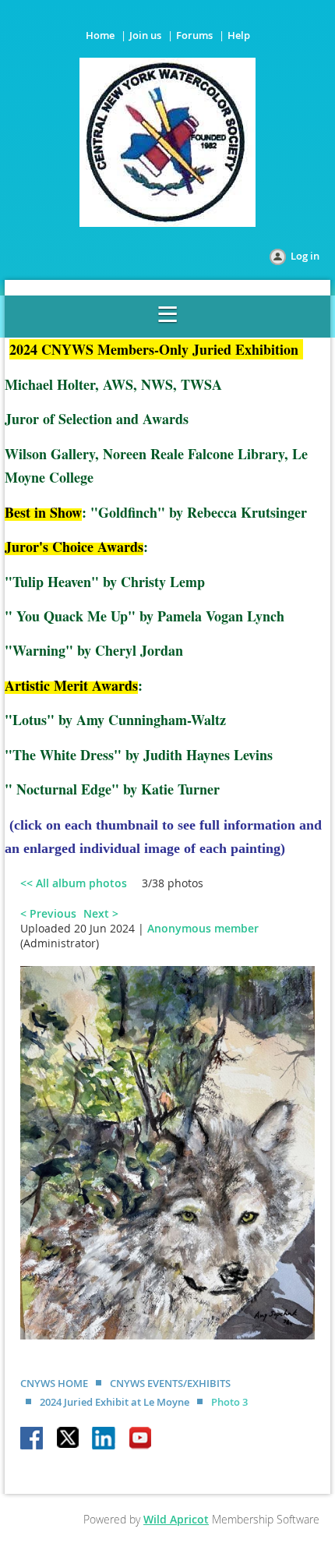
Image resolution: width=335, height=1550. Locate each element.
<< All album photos (73, 883)
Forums (194, 35)
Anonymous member (203, 928)
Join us (145, 35)
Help (238, 35)
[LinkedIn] (104, 1439)
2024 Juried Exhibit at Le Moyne (114, 1402)
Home (100, 35)
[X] (68, 1439)
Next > (100, 913)
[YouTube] (140, 1439)
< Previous (48, 913)
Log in (305, 256)
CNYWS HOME (54, 1383)
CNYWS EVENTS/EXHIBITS (170, 1383)
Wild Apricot (176, 1519)
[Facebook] (32, 1439)
